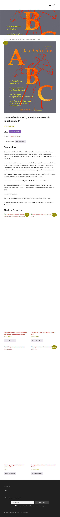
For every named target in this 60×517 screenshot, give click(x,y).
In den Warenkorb (14, 131)
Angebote (13, 136)
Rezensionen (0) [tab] (20, 141)
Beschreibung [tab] (10, 141)
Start (5, 39)
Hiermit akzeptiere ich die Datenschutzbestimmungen (30, 506)
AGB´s (5, 490)
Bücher (9, 39)
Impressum (7, 486)
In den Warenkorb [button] (10, 340)
